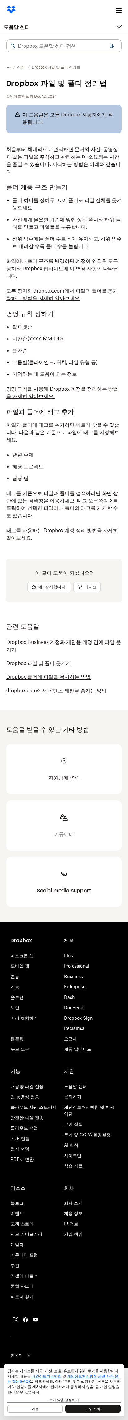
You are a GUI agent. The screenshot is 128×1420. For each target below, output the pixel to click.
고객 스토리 (22, 1223)
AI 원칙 (71, 1145)
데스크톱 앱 (22, 955)
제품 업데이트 (77, 1049)
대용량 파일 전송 (27, 1086)
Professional (76, 965)
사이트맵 (72, 1155)
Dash (69, 997)
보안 (15, 1007)
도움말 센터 (17, 27)
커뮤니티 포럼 (24, 1254)
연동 (15, 976)
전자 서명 (20, 1148)
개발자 (17, 1244)
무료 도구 (20, 1049)
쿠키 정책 (73, 1124)
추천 (15, 1265)
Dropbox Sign (78, 1018)
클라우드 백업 (24, 1127)
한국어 (17, 1355)
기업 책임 (73, 1234)
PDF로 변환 (22, 1159)
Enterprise (74, 986)
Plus (68, 955)
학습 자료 (73, 1165)
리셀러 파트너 (24, 1275)
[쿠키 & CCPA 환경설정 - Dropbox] (64, 1390)
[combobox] (64, 46)
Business (73, 976)
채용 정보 (73, 1213)
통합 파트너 (22, 1286)
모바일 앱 (20, 965)
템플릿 (17, 1038)
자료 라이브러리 (26, 1234)
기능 (15, 986)
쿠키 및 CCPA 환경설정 (87, 1134)
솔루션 (17, 997)
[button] (12, 46)
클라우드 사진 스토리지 (34, 1107)
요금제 (70, 1038)
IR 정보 (71, 1223)
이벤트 (17, 1213)
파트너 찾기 (22, 1296)
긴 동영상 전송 (25, 1096)
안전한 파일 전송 (27, 1117)
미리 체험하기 (24, 1018)
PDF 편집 (20, 1138)
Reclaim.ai (75, 1028)
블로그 (17, 1203)
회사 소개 (73, 1203)
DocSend (74, 1007)
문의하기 (72, 1096)
